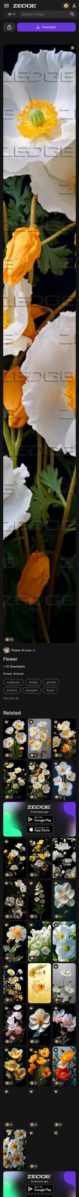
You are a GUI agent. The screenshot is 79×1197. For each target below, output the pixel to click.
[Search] (72, 14)
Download (49, 27)
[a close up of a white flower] (64, 942)
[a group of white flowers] (64, 1150)
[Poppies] (39, 983)
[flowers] (14, 1150)
